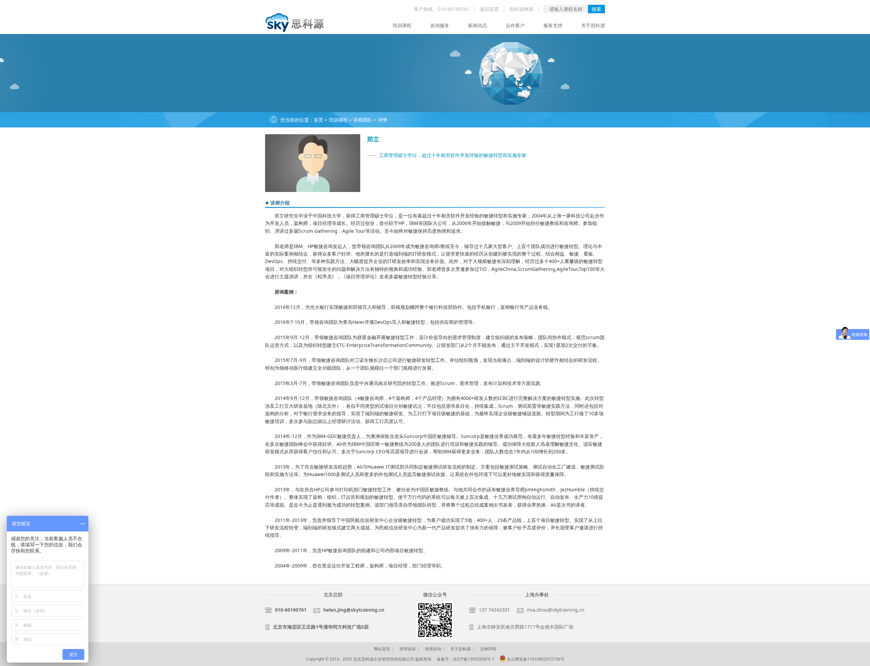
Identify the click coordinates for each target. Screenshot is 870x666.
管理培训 (407, 649)
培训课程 (402, 25)
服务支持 (552, 25)
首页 (318, 120)
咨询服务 (439, 25)
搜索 (596, 9)
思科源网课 (521, 9)
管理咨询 (433, 649)
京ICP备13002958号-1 (473, 659)
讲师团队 (362, 120)
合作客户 (515, 25)
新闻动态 (477, 25)
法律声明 (488, 649)
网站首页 (382, 649)
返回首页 (489, 9)
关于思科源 (593, 25)
